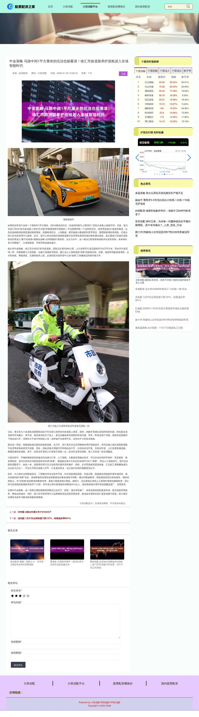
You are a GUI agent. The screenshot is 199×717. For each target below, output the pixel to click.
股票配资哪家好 (116, 6)
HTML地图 (115, 702)
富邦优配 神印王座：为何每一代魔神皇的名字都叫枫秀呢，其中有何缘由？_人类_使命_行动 (163, 223)
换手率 (187, 70)
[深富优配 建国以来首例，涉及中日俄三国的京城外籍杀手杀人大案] (163, 266)
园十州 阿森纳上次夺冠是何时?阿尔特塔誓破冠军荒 (161, 319)
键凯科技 (149, 108)
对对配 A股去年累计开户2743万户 (34, 511)
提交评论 (18, 664)
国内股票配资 (142, 6)
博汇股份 (149, 121)
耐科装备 (149, 95)
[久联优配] (21, 6)
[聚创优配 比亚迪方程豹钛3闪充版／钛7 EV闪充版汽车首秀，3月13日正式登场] (107, 549)
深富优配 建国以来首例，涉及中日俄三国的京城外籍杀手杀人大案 (163, 281)
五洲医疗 (149, 116)
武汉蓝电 (149, 99)
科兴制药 (149, 112)
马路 (123, 73)
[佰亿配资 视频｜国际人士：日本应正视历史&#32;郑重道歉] (27, 549)
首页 (50, 6)
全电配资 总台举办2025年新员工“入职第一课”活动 (161, 288)
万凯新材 (149, 103)
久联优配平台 (90, 6)
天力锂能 (149, 82)
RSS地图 (104, 702)
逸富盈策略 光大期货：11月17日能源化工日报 (159, 327)
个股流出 (177, 70)
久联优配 (68, 6)
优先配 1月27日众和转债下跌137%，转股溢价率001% (44, 518)
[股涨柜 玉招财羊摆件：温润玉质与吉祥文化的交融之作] (67, 549)
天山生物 (149, 86)
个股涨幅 (141, 71)
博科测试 (149, 90)
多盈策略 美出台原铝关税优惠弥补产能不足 (159, 193)
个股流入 (165, 70)
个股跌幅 (153, 70)
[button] (137, 157)
